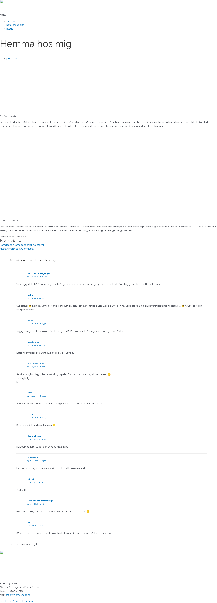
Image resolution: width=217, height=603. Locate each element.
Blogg (9, 28)
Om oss (10, 21)
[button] (108, 15)
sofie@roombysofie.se (18, 594)
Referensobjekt (15, 24)
